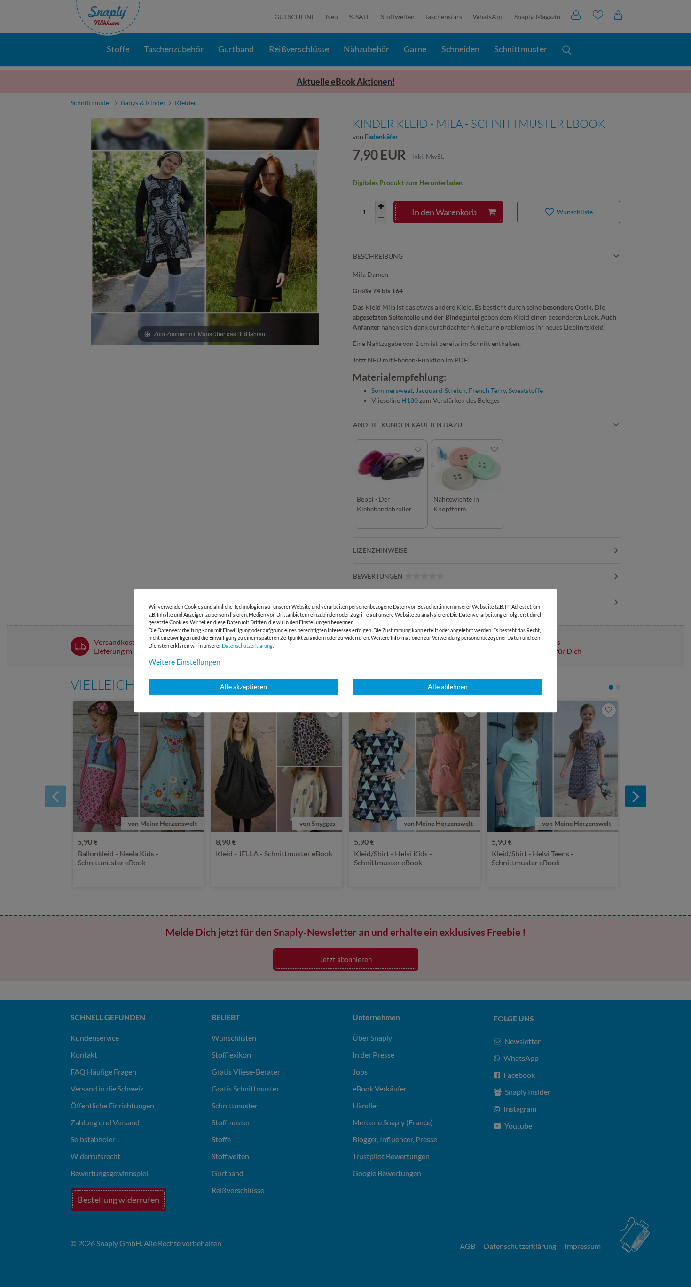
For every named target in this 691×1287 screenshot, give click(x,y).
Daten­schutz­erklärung (247, 646)
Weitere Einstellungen (184, 661)
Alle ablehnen (448, 687)
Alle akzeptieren (243, 687)
